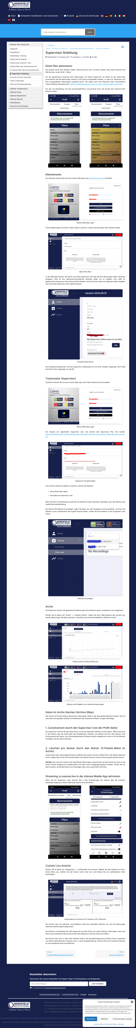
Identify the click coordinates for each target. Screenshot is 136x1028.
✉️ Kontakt (69, 16)
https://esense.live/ (96, 178)
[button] (132, 1002)
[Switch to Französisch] (115, 16)
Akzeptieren (91, 1019)
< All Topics (50, 45)
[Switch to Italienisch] (119, 16)
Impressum (121, 1024)
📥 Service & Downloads (87, 16)
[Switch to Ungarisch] (124, 16)
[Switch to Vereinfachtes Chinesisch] (9, 20)
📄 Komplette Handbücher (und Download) (38, 16)
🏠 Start (12, 16)
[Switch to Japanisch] (13, 20)
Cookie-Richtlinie (99, 1024)
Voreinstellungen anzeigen (122, 1019)
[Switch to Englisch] (102, 16)
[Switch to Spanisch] (111, 16)
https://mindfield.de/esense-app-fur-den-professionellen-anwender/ (96, 84)
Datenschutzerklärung (111, 1024)
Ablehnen (104, 1019)
